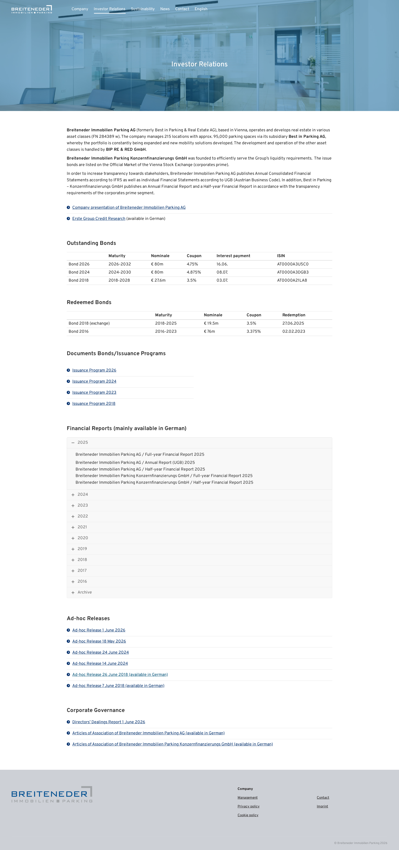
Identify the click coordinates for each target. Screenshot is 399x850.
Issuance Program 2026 (94, 370)
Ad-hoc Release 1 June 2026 (98, 630)
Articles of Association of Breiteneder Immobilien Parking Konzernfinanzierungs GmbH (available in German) (172, 744)
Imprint (322, 806)
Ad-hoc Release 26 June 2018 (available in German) (120, 675)
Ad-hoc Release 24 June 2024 (100, 652)
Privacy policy (249, 806)
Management (248, 798)
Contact (323, 798)
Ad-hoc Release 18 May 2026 (99, 641)
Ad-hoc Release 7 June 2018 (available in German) (118, 686)
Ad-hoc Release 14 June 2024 (100, 663)
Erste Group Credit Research (98, 219)
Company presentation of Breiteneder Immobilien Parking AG (129, 207)
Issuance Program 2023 (94, 392)
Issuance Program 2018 (93, 404)
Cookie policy (248, 815)
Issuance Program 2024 (94, 381)
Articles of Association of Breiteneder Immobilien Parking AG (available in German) (148, 733)
